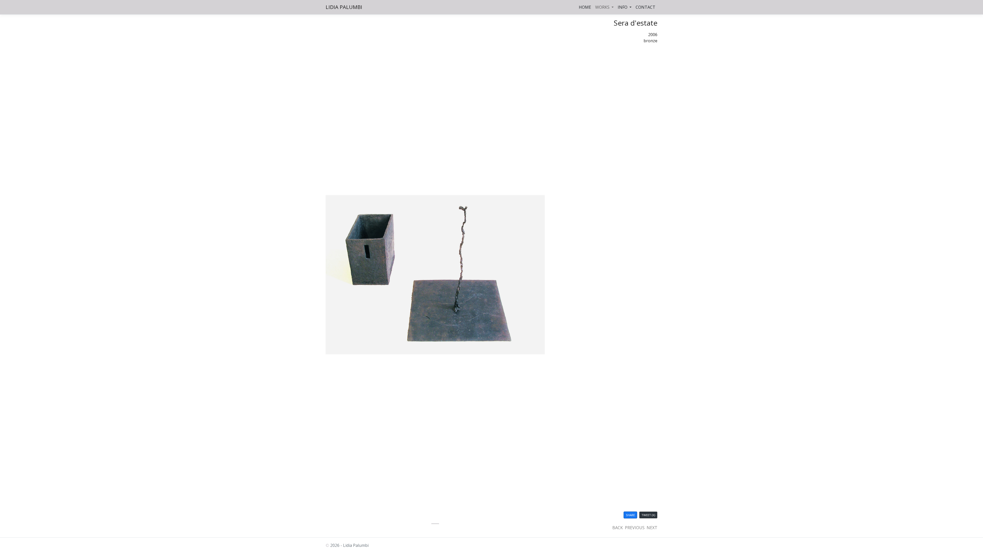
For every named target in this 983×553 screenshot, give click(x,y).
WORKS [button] (603, 7)
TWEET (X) (648, 515)
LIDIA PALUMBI (344, 7)
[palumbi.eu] (435, 524)
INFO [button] (623, 7)
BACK (617, 527)
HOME (585, 7)
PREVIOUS (635, 527)
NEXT (652, 527)
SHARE (630, 515)
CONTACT (645, 7)
